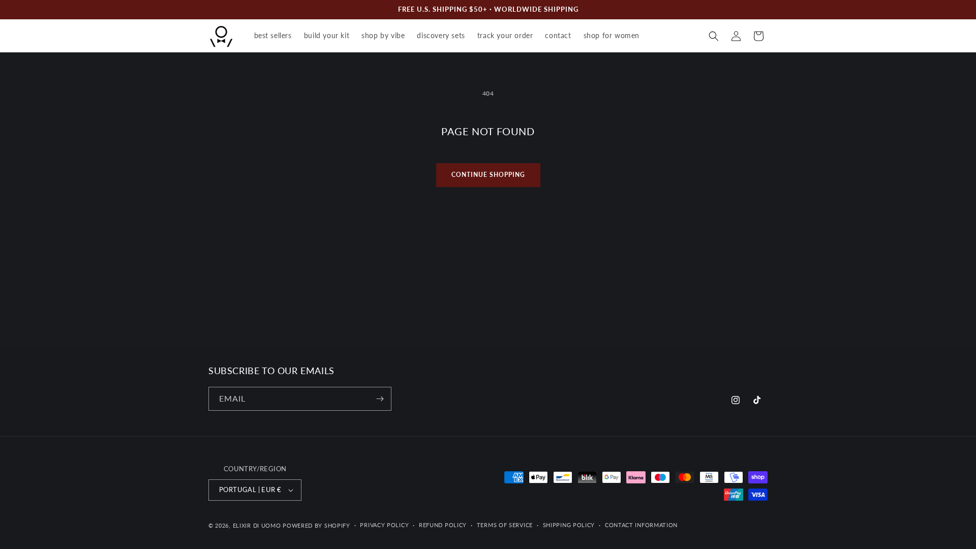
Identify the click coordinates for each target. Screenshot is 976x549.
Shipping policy (569, 525)
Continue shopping (488, 174)
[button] (714, 36)
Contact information (641, 525)
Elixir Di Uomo (257, 525)
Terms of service (505, 525)
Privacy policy (384, 525)
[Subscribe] (380, 399)
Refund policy (443, 525)
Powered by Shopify (316, 525)
